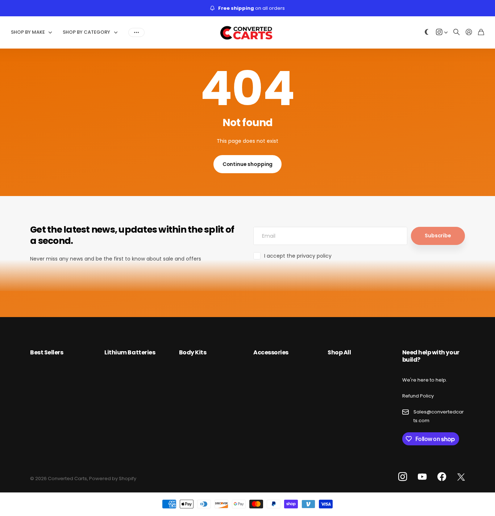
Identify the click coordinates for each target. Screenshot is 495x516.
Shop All (339, 352)
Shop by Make (28, 32)
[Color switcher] (427, 32)
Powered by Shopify (112, 478)
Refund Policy (418, 395)
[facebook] (441, 477)
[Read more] (442, 32)
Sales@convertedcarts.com (438, 416)
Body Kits (193, 352)
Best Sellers (46, 352)
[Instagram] (402, 477)
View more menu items (136, 32)
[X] (461, 477)
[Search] (456, 32)
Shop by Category (86, 32)
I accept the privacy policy (298, 255)
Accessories (270, 352)
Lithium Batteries (129, 352)
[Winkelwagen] (481, 32)
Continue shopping (247, 164)
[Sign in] (469, 32)
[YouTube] (422, 477)
